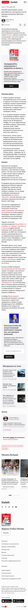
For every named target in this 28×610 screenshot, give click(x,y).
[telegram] (12, 507)
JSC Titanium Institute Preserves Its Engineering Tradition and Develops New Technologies (10, 481)
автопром (4, 446)
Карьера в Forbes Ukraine (9, 546)
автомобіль (5, 448)
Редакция (4, 566)
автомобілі (20, 446)
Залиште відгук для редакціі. (10, 439)
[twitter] (2, 507)
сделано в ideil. (21, 606)
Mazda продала (13, 296)
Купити (11, 86)
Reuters (9, 35)
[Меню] (25, 2)
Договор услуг (6, 549)
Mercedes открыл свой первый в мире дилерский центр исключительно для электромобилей (9, 373)
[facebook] (5, 507)
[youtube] (16, 507)
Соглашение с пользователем (10, 544)
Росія (9, 446)
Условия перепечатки (8, 555)
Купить (6, 533)
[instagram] (9, 507)
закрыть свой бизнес (9, 259)
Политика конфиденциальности (11, 561)
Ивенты (4, 552)
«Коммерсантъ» (7, 282)
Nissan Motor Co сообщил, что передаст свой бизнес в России (14, 226)
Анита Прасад (10, 19)
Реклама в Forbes (6, 573)
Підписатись (9, 356)
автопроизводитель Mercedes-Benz (13, 269)
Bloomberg (5, 263)
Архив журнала (6, 570)
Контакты (4, 541)
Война (4, 406)
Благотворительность (8, 576)
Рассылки (4, 558)
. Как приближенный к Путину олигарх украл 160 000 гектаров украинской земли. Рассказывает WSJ (9, 399)
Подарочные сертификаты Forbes (11, 578)
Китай (14, 446)
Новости (4, 6)
